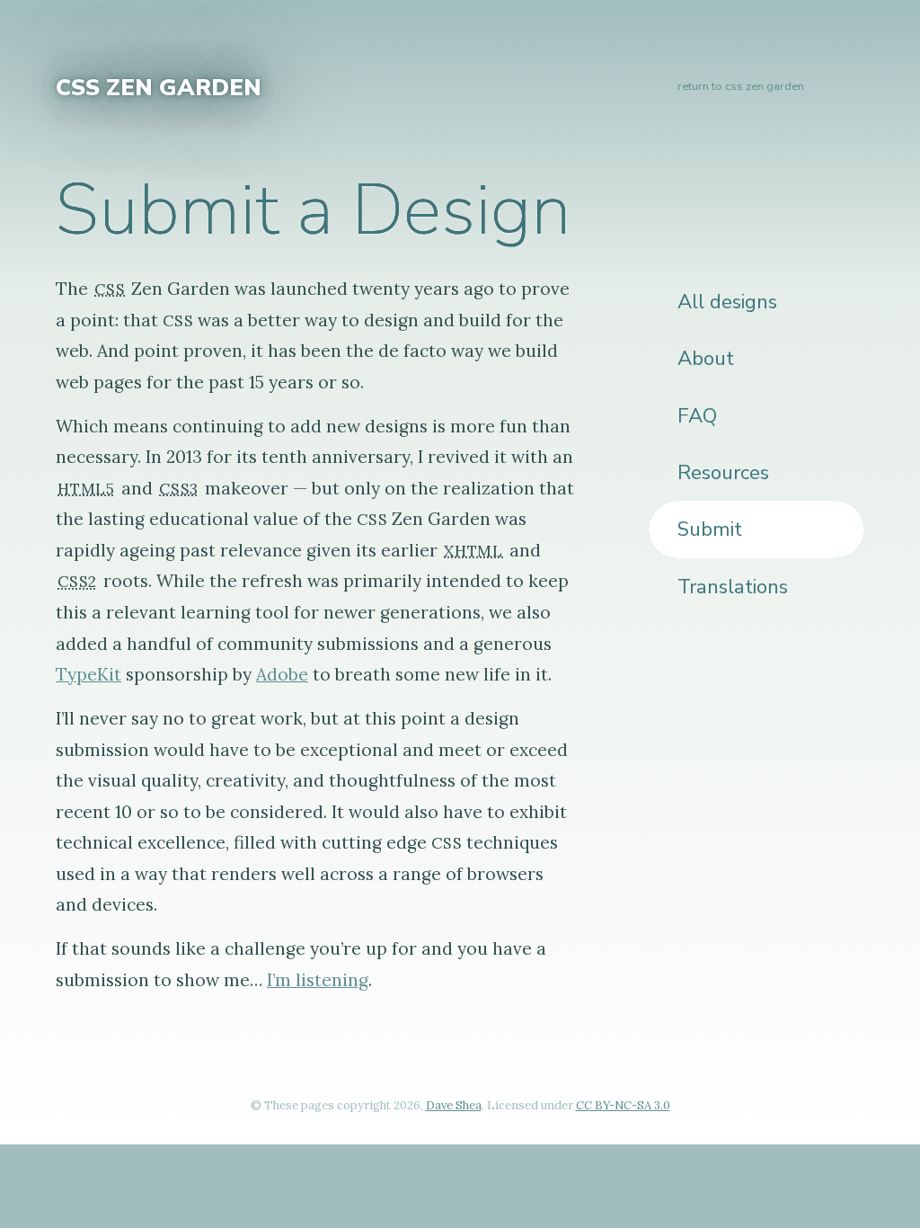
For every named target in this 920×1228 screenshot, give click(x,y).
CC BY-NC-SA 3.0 (623, 1105)
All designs (727, 302)
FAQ (697, 416)
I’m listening (317, 980)
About (705, 358)
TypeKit (88, 674)
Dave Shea (454, 1105)
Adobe (282, 674)
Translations (732, 587)
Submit (709, 529)
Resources (723, 472)
